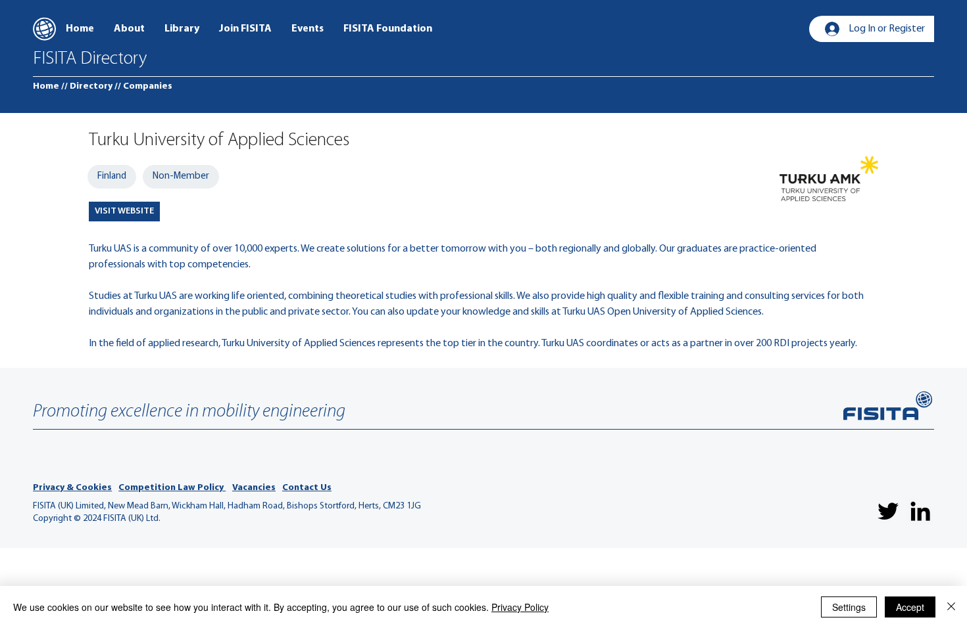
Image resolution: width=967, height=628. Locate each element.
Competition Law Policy (172, 488)
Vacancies (254, 488)
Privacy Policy (520, 607)
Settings (849, 607)
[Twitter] (888, 511)
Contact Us (307, 488)
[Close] (951, 606)
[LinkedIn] (920, 511)
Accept (910, 607)
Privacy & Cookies (72, 488)
